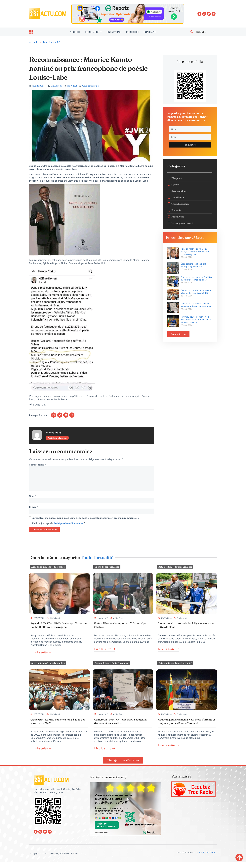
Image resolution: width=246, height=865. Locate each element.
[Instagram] (204, 14)
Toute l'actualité (51, 42)
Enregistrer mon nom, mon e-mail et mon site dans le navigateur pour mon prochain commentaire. (85, 517)
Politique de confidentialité (69, 523)
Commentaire (37, 464)
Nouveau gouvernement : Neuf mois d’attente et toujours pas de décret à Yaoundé (196, 320)
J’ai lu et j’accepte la (58, 523)
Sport (98, 566)
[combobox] (202, 32)
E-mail (33, 506)
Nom (32, 495)
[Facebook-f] (199, 14)
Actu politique (38, 566)
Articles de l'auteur (57, 438)
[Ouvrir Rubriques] (101, 32)
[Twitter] (209, 14)
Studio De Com (207, 852)
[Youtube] (214, 14)
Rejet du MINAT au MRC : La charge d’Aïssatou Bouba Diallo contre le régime (195, 252)
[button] (53, 415)
